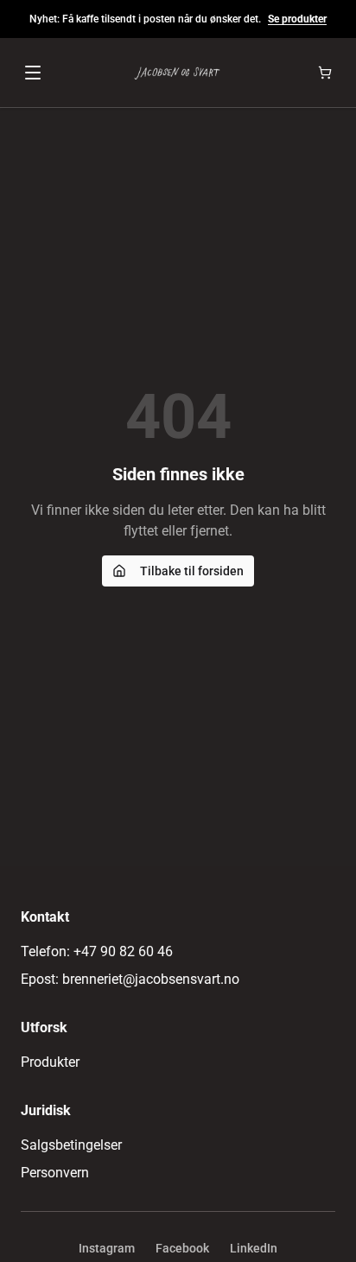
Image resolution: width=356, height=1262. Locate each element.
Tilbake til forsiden (192, 571)
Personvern (55, 1172)
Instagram (107, 1248)
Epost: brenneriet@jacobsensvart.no (130, 979)
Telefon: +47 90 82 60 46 (97, 951)
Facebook (182, 1248)
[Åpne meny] (33, 73)
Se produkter (297, 19)
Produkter (50, 1062)
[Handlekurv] (325, 72)
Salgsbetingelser (71, 1145)
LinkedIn (253, 1248)
